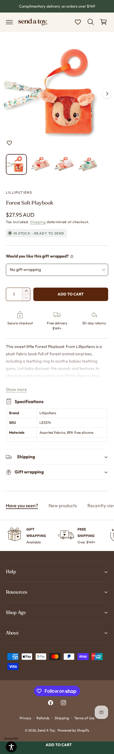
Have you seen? (22, 505)
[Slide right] (107, 93)
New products (63, 505)
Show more (16, 389)
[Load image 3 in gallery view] (64, 164)
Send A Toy (46, 730)
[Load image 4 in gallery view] (88, 164)
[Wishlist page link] (78, 22)
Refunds (43, 718)
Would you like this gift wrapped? (37, 256)
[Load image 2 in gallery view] (40, 164)
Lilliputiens (19, 192)
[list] (57, 535)
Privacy (25, 718)
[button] (9, 21)
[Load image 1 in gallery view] (16, 164)
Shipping (38, 222)
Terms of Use (84, 718)
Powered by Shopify (73, 730)
